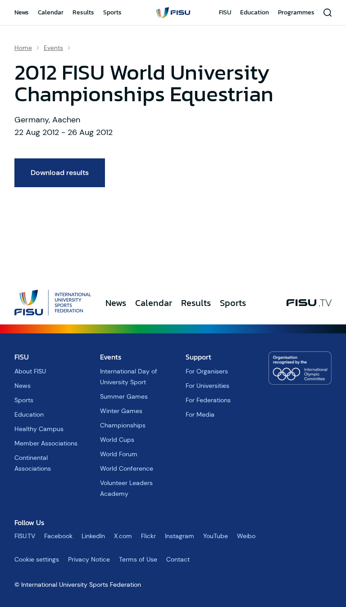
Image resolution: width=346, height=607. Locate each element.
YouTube (215, 536)
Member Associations (45, 443)
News (21, 12)
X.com (123, 536)
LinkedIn (93, 536)
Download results (60, 172)
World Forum (118, 454)
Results (83, 12)
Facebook (58, 536)
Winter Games (121, 411)
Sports (112, 12)
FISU (225, 12)
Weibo (246, 536)
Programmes (296, 12)
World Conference (126, 468)
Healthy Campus (39, 429)
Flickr (148, 536)
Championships (123, 425)
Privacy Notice (89, 559)
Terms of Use (138, 559)
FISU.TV (24, 536)
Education (254, 12)
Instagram (179, 536)
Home (23, 48)
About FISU (30, 371)
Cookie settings (36, 559)
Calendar (51, 12)
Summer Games (124, 396)
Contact (178, 559)
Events (53, 48)
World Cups (117, 440)
